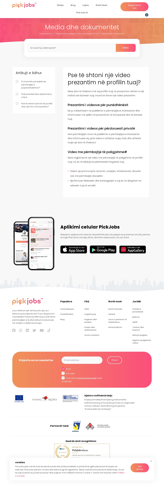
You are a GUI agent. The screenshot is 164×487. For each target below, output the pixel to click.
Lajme (85, 5)
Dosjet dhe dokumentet (90, 328)
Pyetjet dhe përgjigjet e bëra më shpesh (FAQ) (77, 33)
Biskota (135, 317)
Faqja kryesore (46, 33)
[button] (147, 14)
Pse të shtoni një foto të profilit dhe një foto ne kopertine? (36, 105)
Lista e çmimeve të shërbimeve (117, 320)
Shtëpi (60, 5)
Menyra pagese (139, 335)
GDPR (134, 322)
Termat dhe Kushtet (138, 328)
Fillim (86, 309)
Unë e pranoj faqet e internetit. (82, 380)
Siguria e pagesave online (141, 341)
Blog (73, 5)
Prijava (115, 360)
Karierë (111, 314)
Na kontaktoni (115, 327)
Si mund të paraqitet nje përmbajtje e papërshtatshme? (33, 84)
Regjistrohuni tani (134, 6)
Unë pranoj (139, 468)
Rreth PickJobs (115, 309)
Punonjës (70, 373)
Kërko (126, 47)
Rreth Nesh (101, 5)
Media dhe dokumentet (113, 33)
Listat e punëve (91, 335)
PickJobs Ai (82, 12)
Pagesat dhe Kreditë (90, 320)
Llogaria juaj (90, 314)
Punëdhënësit (67, 314)
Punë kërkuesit (67, 309)
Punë (68, 369)
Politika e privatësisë (137, 310)
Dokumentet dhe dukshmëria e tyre (36, 96)
